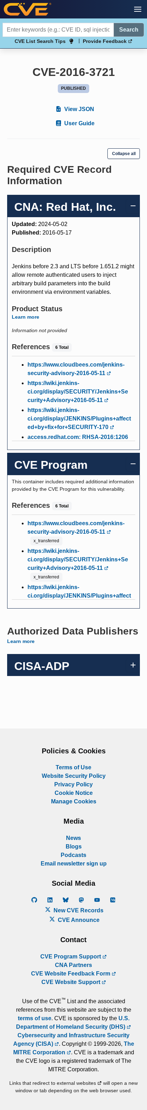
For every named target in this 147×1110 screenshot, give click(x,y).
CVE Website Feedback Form (71, 974)
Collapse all (124, 153)
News (73, 838)
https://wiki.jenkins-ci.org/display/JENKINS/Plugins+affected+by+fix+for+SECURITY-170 (79, 418)
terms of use (34, 1018)
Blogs (74, 847)
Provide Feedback (105, 41)
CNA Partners (73, 965)
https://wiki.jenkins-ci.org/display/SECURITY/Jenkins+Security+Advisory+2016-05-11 (77, 391)
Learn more (25, 317)
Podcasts (73, 855)
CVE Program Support (71, 957)
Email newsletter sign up (74, 864)
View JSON (78, 109)
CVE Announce (78, 920)
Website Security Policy (74, 776)
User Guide (79, 123)
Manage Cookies (73, 801)
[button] (138, 9)
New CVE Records (77, 910)
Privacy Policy (73, 784)
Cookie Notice (74, 793)
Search (128, 30)
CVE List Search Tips (40, 41)
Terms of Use (73, 767)
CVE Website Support (71, 982)
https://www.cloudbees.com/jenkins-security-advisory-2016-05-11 (76, 369)
